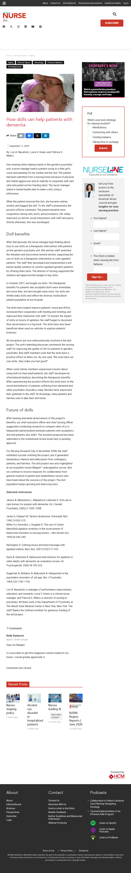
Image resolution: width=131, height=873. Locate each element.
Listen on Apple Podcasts (107, 830)
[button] (4, 3)
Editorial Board (13, 804)
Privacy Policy (67, 851)
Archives (10, 808)
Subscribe (11, 816)
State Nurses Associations (90, 3)
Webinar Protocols (57, 823)
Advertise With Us (57, 804)
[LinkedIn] (25, 26)
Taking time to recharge (105, 141)
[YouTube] (32, 26)
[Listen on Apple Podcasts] (94, 830)
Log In (125, 3)
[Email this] (21, 135)
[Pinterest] (40, 26)
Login (9, 820)
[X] (11, 26)
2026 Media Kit (69, 3)
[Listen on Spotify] (94, 823)
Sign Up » (97, 277)
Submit (103, 148)
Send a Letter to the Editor (61, 808)
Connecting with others (105, 132)
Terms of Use (48, 851)
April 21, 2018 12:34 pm (17, 639)
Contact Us (55, 3)
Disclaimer (84, 851)
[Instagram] (18, 26)
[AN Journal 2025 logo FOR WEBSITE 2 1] (15, 18)
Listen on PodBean (108, 837)
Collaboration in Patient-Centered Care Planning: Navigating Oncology (107, 803)
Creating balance (101, 137)
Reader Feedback (57, 812)
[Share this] (29, 135)
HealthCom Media (113, 3)
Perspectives (12, 812)
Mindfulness (99, 127)
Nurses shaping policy (11, 709)
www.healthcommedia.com (110, 782)
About (45, 3)
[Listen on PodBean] (94, 837)
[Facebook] (4, 26)
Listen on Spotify (107, 823)
